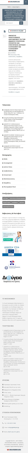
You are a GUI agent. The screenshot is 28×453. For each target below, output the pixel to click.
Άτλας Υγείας (7, 392)
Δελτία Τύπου (8, 167)
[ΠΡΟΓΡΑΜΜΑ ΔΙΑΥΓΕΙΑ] (12, 284)
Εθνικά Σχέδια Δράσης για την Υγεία (13, 403)
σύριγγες (21, 202)
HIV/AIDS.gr (7, 406)
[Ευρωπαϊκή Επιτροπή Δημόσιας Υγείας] (12, 255)
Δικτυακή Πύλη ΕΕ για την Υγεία (12, 387)
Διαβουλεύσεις (8, 171)
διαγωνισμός (6, 202)
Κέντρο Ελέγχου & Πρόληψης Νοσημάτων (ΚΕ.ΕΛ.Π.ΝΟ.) (11, 400)
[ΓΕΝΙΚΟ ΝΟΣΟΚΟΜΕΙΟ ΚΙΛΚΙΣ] (14, 2)
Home (9, 7)
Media (5, 159)
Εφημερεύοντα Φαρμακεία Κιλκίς (12, 390)
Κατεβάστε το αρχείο (14, 92)
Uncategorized (8, 163)
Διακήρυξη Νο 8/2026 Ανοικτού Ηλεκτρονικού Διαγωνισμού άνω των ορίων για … (13, 147)
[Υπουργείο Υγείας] (12, 270)
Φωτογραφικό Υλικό (10, 187)
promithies (13, 52)
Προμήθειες (19, 56)
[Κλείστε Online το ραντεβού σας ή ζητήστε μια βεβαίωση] (12, 241)
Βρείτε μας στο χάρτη (14, 431)
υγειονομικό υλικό (8, 206)
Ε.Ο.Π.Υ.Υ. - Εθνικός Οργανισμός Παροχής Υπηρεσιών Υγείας (14, 395)
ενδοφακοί (15, 202)
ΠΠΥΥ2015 (5, 198)
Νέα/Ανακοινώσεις (9, 179)
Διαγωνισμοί (15, 7)
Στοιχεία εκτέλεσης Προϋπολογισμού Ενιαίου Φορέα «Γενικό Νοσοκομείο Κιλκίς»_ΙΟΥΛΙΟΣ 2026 (13, 119)
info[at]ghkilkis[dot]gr (13, 427)
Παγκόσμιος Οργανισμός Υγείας (12, 384)
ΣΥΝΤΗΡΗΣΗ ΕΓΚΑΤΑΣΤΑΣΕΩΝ (17, 198)
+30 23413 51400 (11, 423)
